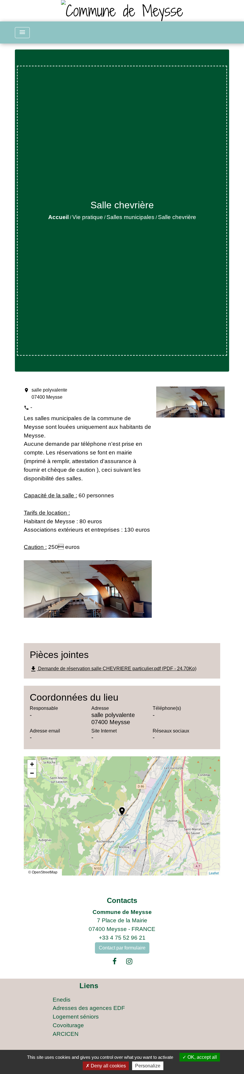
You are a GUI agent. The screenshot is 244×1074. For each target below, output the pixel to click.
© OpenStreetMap (42, 872)
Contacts (122, 900)
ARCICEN (66, 1034)
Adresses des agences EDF (89, 1008)
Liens (88, 986)
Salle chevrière (177, 217)
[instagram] (129, 961)
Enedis (62, 1000)
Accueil (58, 217)
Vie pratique (87, 217)
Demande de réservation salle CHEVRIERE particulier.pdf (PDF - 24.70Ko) (113, 669)
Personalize (147, 1065)
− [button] (32, 773)
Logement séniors (76, 1017)
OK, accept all (201, 1057)
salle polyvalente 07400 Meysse (49, 393)
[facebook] (115, 961)
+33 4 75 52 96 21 (122, 938)
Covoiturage (68, 1025)
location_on (119, 808)
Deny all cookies (108, 1065)
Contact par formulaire (122, 947)
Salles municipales (130, 217)
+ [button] (32, 764)
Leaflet (214, 872)
